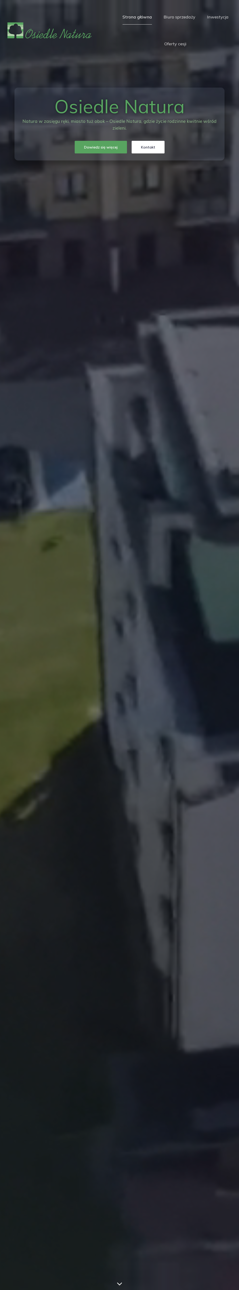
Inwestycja (217, 17)
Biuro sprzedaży (179, 17)
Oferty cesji (175, 43)
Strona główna (137, 17)
